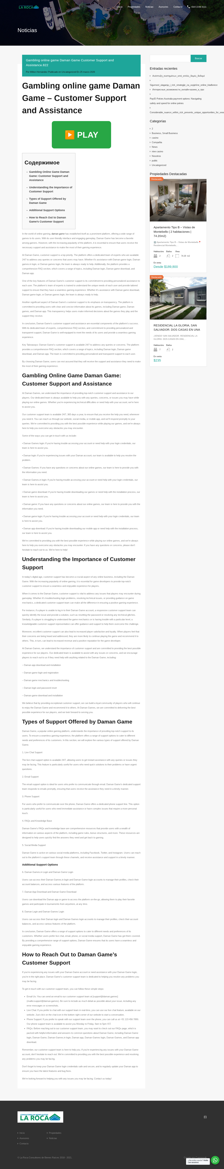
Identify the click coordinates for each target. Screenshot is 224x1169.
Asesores (163, 6)
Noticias (149, 6)
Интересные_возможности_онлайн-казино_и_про (178, 89)
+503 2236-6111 (198, 7)
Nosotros (156, 156)
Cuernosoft (201, 1157)
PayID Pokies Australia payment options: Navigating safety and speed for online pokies (175, 100)
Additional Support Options (47, 210)
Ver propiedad (178, 213)
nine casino (157, 151)
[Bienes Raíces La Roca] (29, 8)
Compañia (157, 142)
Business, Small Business (165, 133)
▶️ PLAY (81, 134)
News (155, 147)
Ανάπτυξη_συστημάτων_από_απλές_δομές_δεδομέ (178, 76)
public (155, 160)
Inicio (120, 6)
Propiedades (134, 6)
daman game (58, 233)
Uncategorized (69, 72)
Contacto (177, 6)
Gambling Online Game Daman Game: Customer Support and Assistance (49, 176)
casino (155, 137)
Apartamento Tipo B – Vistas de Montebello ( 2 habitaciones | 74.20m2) (174, 232)
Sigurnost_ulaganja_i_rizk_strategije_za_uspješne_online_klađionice (183, 85)
